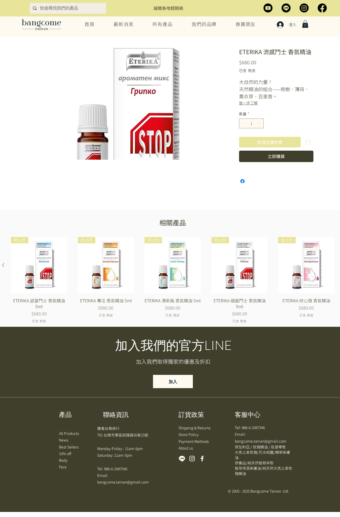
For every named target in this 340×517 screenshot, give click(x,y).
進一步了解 (248, 102)
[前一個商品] (3, 265)
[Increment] (259, 123)
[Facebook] (322, 7)
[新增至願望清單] (308, 142)
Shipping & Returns (194, 427)
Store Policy (188, 434)
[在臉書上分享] (242, 181)
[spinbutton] (251, 123)
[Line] (286, 7)
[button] (305, 24)
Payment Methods (194, 441)
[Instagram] (304, 7)
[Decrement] (243, 123)
